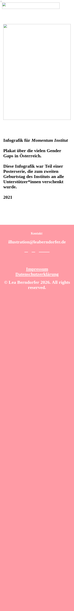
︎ (48, 250)
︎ (33, 250)
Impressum (37, 269)
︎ (26, 250)
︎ (42, 250)
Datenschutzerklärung (37, 274)
